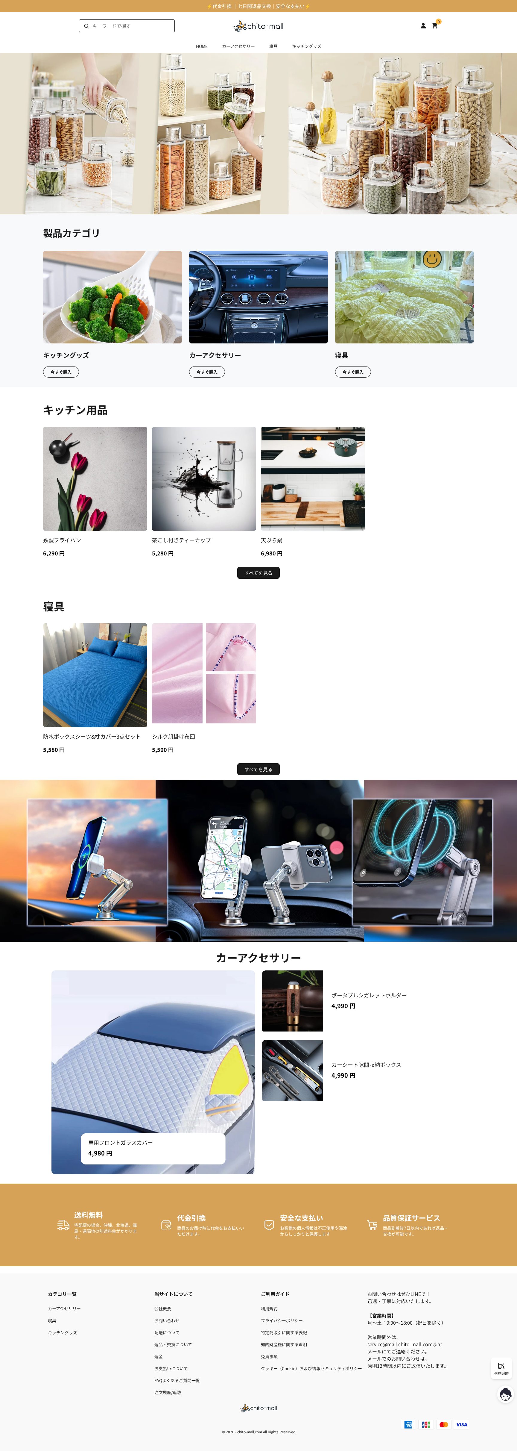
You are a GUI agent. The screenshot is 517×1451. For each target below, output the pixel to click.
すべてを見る (258, 572)
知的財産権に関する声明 (284, 1344)
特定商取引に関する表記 (284, 1332)
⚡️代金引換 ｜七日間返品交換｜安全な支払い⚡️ (258, 6)
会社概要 (162, 1308)
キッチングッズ (306, 46)
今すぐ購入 (61, 372)
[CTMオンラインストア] (258, 25)
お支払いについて (171, 1368)
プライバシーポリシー (282, 1320)
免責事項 (269, 1356)
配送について (167, 1332)
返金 (158, 1356)
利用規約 (269, 1308)
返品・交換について (173, 1344)
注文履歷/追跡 (167, 1392)
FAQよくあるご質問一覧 (177, 1380)
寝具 (273, 46)
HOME (202, 46)
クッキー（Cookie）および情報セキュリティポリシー (311, 1368)
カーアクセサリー (238, 46)
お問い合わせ (167, 1320)
